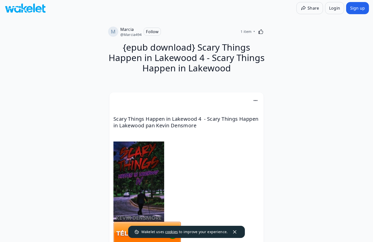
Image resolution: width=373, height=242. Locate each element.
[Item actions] (255, 100)
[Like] (261, 32)
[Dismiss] (235, 232)
